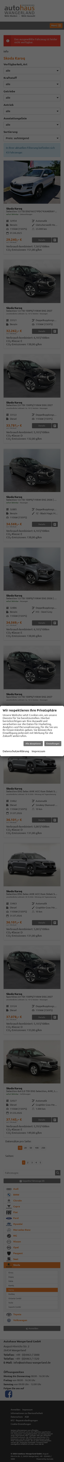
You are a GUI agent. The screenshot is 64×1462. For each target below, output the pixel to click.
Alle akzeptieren (33, 743)
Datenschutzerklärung (16, 751)
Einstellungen (52, 743)
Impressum (38, 751)
